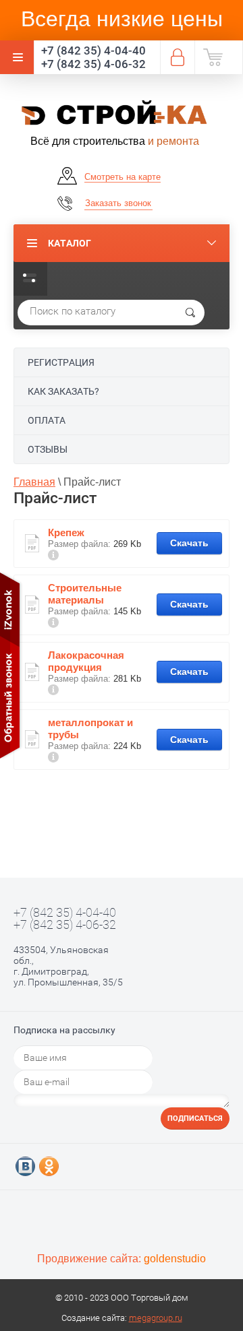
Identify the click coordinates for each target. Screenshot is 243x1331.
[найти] (190, 312)
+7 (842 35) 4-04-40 (93, 50)
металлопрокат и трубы (90, 728)
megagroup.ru (155, 1318)
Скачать (189, 543)
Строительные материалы (85, 594)
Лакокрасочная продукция (86, 661)
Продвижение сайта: (121, 1258)
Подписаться (195, 1118)
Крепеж (66, 532)
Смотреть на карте (122, 177)
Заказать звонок (118, 203)
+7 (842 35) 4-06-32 (93, 64)
